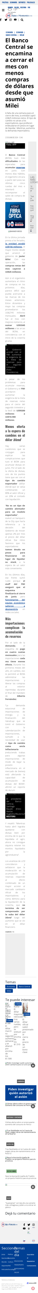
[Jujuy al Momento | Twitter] (6, 19)
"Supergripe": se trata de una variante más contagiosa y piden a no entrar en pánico (20, 1205)
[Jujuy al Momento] (9, 1226)
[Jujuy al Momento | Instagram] (10, 19)
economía (9, 1021)
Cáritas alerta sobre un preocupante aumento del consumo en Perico (19, 1123)
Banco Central (24, 986)
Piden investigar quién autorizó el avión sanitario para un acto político (21, 1096)
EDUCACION (18, 1261)
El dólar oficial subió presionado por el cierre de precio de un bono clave (27, 1036)
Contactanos (31, 1266)
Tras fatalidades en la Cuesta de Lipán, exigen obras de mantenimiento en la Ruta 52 (20, 1151)
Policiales (31, 2)
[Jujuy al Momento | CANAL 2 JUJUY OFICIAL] (29, 1228)
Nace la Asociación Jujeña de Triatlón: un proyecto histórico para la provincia (20, 1177)
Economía (13, 2)
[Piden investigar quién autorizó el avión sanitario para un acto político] (20, 1073)
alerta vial (10, 1144)
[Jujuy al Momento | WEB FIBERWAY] (24, 1240)
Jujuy (3, 1254)
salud (9, 1198)
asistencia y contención (14, 1117)
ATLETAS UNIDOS (11, 1171)
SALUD (16, 1272)
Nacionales (5, 1258)
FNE (9, 1266)
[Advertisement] (19, 954)
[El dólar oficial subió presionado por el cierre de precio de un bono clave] (25, 1017)
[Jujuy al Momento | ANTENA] (33, 1228)
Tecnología (12, 1269)
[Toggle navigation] (3, 10)
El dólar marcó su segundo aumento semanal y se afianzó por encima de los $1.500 (9, 1042)
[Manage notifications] (33, 1288)
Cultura (10, 1262)
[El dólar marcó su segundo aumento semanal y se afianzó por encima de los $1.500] (8, 1023)
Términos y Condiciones (8, 1280)
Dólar (9, 991)
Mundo (4, 1262)
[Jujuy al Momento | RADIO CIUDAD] (33, 1240)
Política (5, 2)
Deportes (22, 2)
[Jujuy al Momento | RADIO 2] (29, 1232)
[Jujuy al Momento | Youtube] (15, 19)
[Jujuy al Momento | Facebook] (1, 19)
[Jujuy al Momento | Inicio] (36, 1247)
